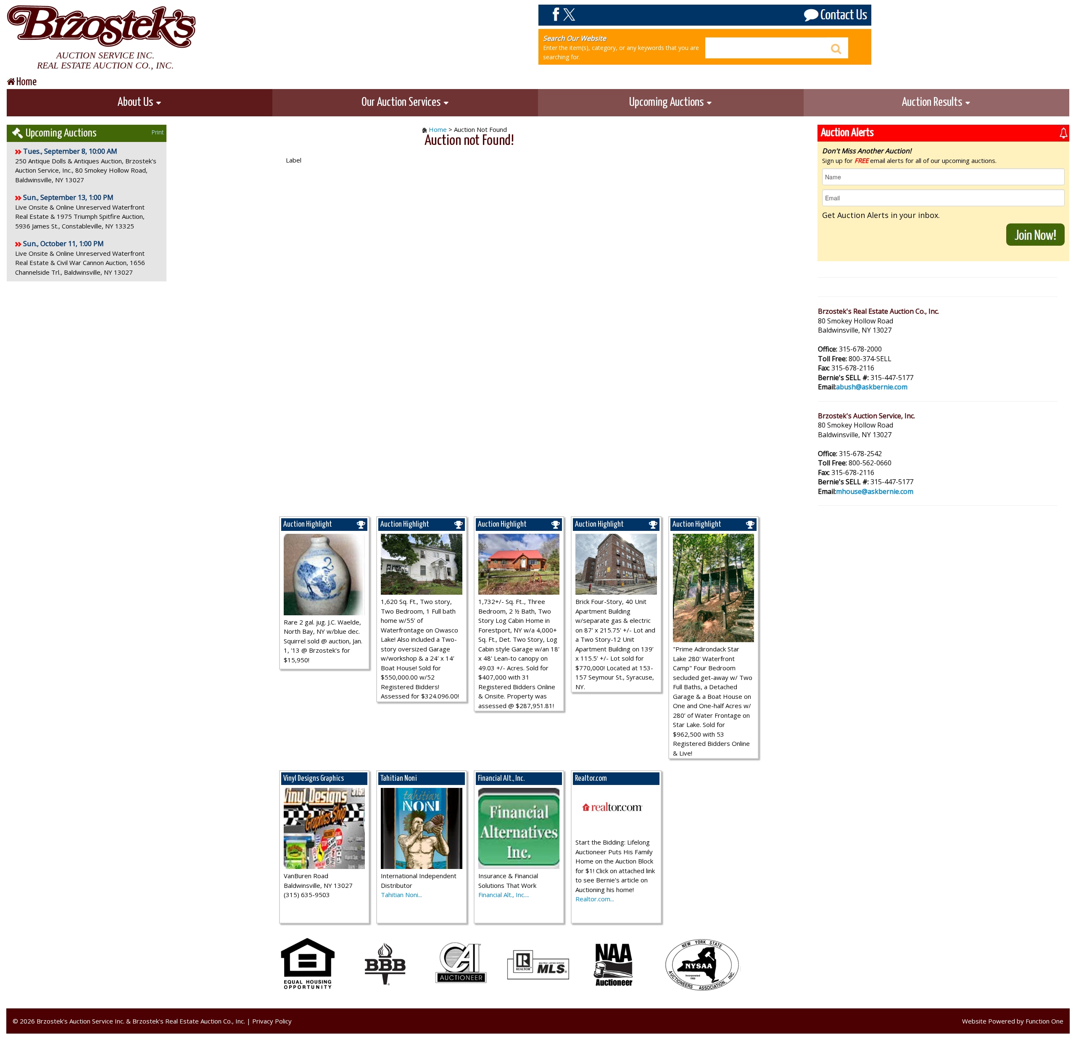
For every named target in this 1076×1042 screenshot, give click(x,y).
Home (438, 129)
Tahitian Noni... (401, 894)
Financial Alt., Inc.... (503, 894)
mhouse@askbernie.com (874, 491)
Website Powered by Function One (1012, 1021)
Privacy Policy (272, 1021)
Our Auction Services (402, 102)
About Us (136, 102)
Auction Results (933, 102)
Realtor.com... (594, 899)
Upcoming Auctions (667, 102)
